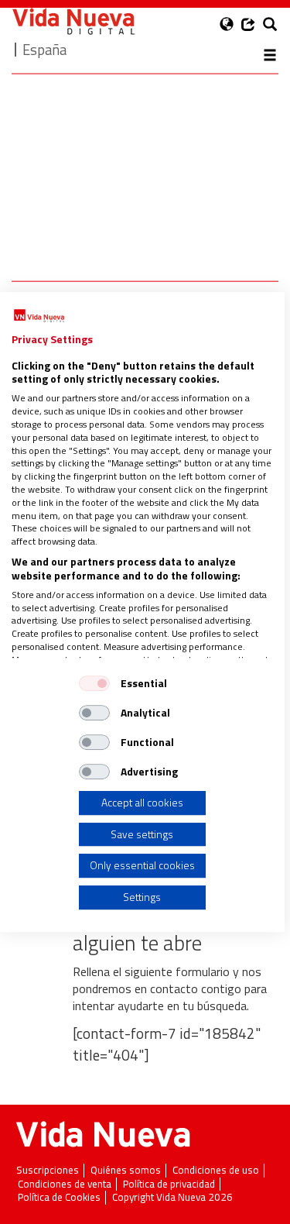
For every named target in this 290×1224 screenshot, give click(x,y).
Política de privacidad (169, 1184)
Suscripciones (47, 1170)
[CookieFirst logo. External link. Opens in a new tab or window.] (39, 316)
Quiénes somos (125, 1170)
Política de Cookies (59, 1197)
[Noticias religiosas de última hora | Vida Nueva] (73, 21)
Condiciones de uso (215, 1170)
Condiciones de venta (64, 1184)
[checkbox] (94, 683)
